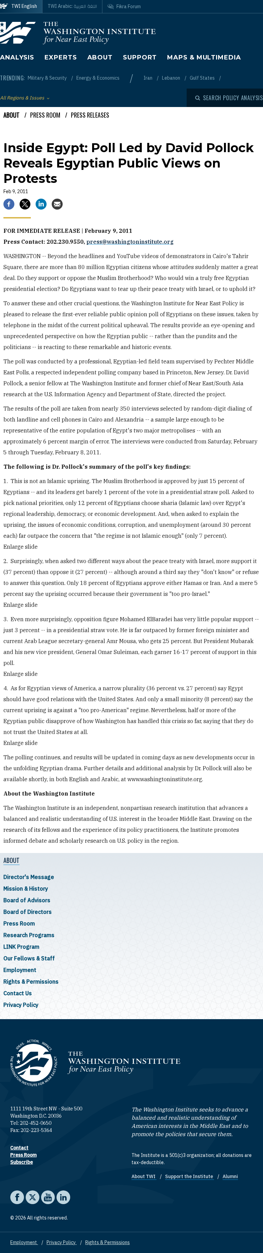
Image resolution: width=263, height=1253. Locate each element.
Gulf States (203, 78)
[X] (25, 204)
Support (140, 57)
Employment (19, 970)
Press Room (19, 923)
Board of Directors (27, 911)
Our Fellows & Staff (29, 958)
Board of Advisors (26, 900)
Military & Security (48, 78)
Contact (19, 1148)
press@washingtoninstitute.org (130, 241)
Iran (148, 78)
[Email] (57, 204)
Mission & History (25, 888)
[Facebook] (8, 204)
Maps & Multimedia (204, 57)
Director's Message (28, 877)
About (100, 57)
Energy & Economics (98, 78)
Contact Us (17, 993)
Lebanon (171, 78)
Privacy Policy (20, 1004)
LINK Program (21, 946)
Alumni (230, 1176)
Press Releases (90, 114)
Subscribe (21, 1162)
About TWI (144, 1176)
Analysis (17, 57)
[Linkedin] (41, 204)
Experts (61, 57)
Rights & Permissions (31, 981)
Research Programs (28, 935)
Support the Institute (189, 1176)
